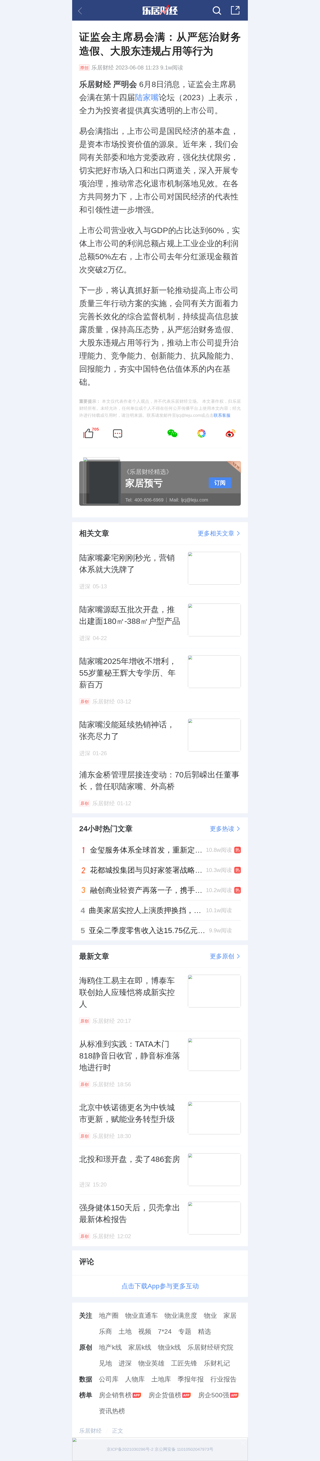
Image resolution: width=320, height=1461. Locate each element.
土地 (125, 1331)
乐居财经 (102, 68)
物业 (210, 1315)
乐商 (105, 1331)
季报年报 (191, 1379)
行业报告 (223, 1379)
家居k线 (139, 1347)
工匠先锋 (184, 1363)
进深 (125, 1363)
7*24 (165, 1331)
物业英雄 (151, 1363)
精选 (204, 1331)
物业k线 (169, 1347)
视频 (144, 1331)
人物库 (135, 1379)
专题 (184, 1331)
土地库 (161, 1379)
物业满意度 (180, 1315)
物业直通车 (141, 1315)
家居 (230, 1315)
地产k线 (110, 1347)
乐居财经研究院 (210, 1347)
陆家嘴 (147, 97)
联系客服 (222, 415)
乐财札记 (217, 1363)
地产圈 (109, 1315)
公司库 (109, 1379)
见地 (105, 1363)
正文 (117, 1431)
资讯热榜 (112, 1411)
